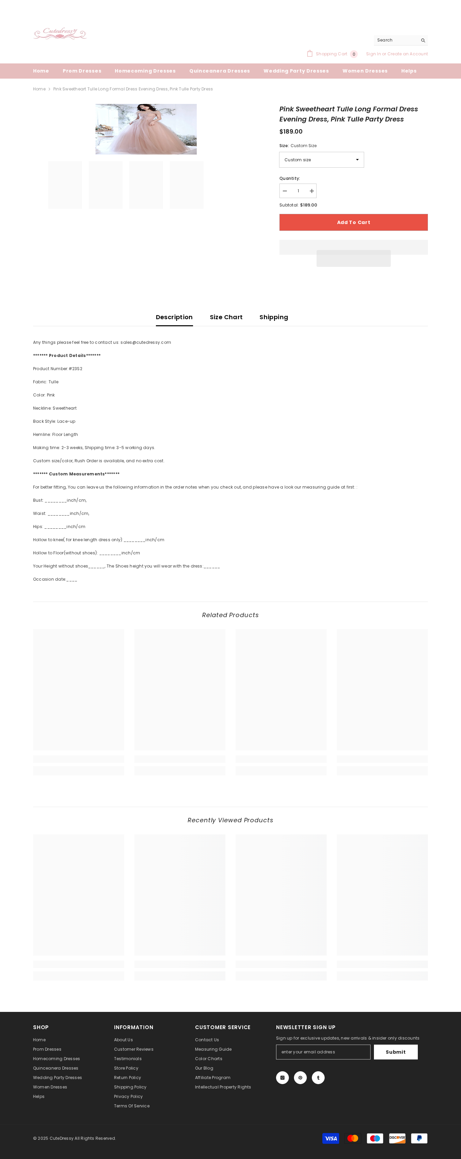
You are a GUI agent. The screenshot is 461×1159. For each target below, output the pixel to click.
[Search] (401, 40)
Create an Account (407, 54)
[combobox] (395, 40)
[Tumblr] (318, 1077)
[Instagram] (282, 1077)
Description (174, 317)
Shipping (274, 317)
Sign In (374, 54)
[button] (354, 258)
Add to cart (354, 222)
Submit (396, 1052)
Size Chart (226, 317)
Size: (298, 145)
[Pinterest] (300, 1077)
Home (39, 89)
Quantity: (289, 178)
